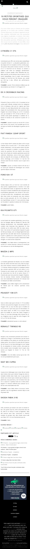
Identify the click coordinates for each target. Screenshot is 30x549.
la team (15, 506)
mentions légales (15, 513)
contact (15, 517)
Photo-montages (17, 13)
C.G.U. (24, 545)
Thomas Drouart (12, 543)
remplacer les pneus (10, 529)
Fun (9, 13)
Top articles (5, 545)
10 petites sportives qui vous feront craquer (15, 17)
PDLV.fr (15, 8)
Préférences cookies (22, 547)
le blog (15, 503)
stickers (15, 510)
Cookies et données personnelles (9, 547)
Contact (11, 545)
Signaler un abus (18, 545)
